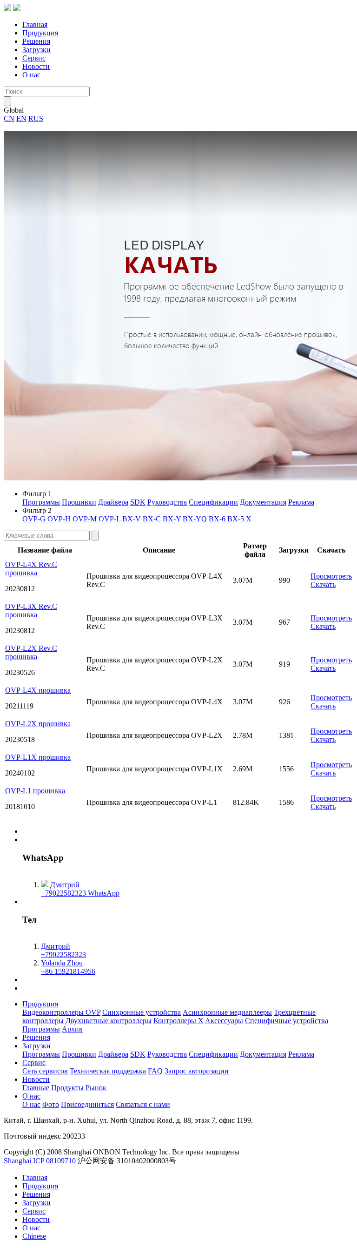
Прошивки (79, 502)
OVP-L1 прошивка (35, 791)
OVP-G (34, 519)
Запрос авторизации (197, 1071)
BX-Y (172, 519)
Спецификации (213, 502)
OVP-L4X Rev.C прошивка (31, 568)
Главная (34, 24)
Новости (36, 66)
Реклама (301, 502)
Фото (50, 1104)
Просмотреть (331, 576)
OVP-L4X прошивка (38, 690)
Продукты (67, 1088)
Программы (41, 502)
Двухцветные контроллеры (109, 1021)
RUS (35, 118)
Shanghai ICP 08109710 (40, 1161)
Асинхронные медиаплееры (227, 1012)
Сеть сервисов (45, 1071)
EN (21, 118)
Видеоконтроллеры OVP (61, 1012)
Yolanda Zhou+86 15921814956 (68, 967)
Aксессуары (224, 1021)
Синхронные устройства (141, 1012)
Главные (35, 1088)
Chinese (34, 1236)
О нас (31, 75)
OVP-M (85, 519)
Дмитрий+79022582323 (63, 950)
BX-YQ (195, 519)
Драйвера (113, 502)
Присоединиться (87, 1104)
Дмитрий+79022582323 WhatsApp (80, 889)
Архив (72, 1029)
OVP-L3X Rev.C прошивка (31, 610)
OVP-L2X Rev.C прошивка (31, 652)
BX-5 (235, 519)
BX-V (131, 519)
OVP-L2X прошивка (38, 724)
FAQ (155, 1071)
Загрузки (36, 50)
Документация (263, 502)
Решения (36, 41)
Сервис (34, 58)
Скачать (323, 584)
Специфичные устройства (286, 1021)
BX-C (152, 519)
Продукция (40, 33)
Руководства (167, 502)
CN (9, 118)
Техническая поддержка (108, 1071)
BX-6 (217, 519)
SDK (137, 502)
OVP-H (59, 519)
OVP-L (109, 519)
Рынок (96, 1088)
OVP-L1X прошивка (38, 757)
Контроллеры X (178, 1021)
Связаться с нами (143, 1104)
